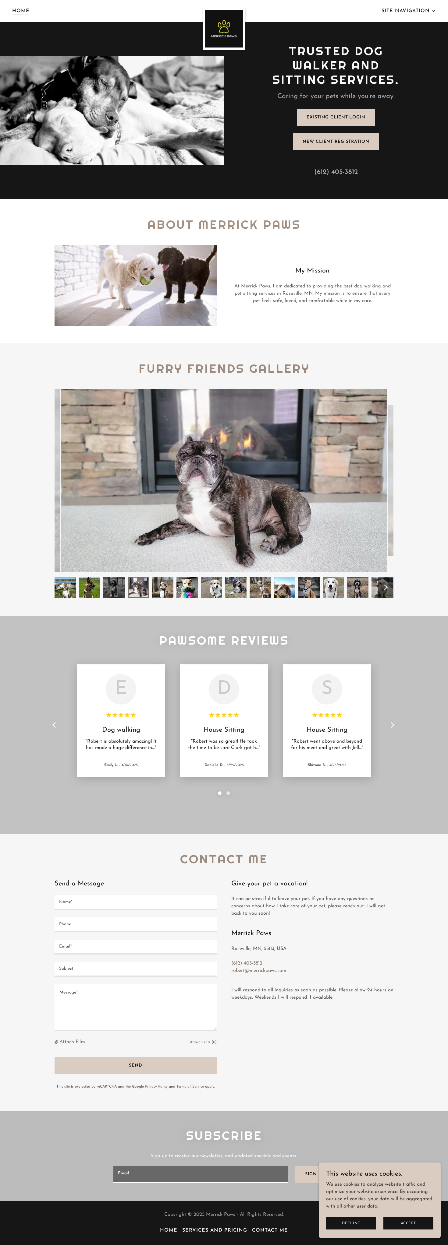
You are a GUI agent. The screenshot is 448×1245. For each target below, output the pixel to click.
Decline (351, 1223)
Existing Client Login (336, 117)
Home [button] (168, 1230)
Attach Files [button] (72, 1041)
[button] (409, 11)
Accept (408, 1223)
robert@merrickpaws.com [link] (258, 970)
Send (135, 1065)
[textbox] (136, 902)
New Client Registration (336, 141)
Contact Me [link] (270, 1230)
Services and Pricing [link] (214, 1230)
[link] (223, 9)
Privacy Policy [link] (156, 1086)
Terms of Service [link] (190, 1086)
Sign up (315, 1174)
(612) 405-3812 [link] (336, 172)
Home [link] (21, 11)
